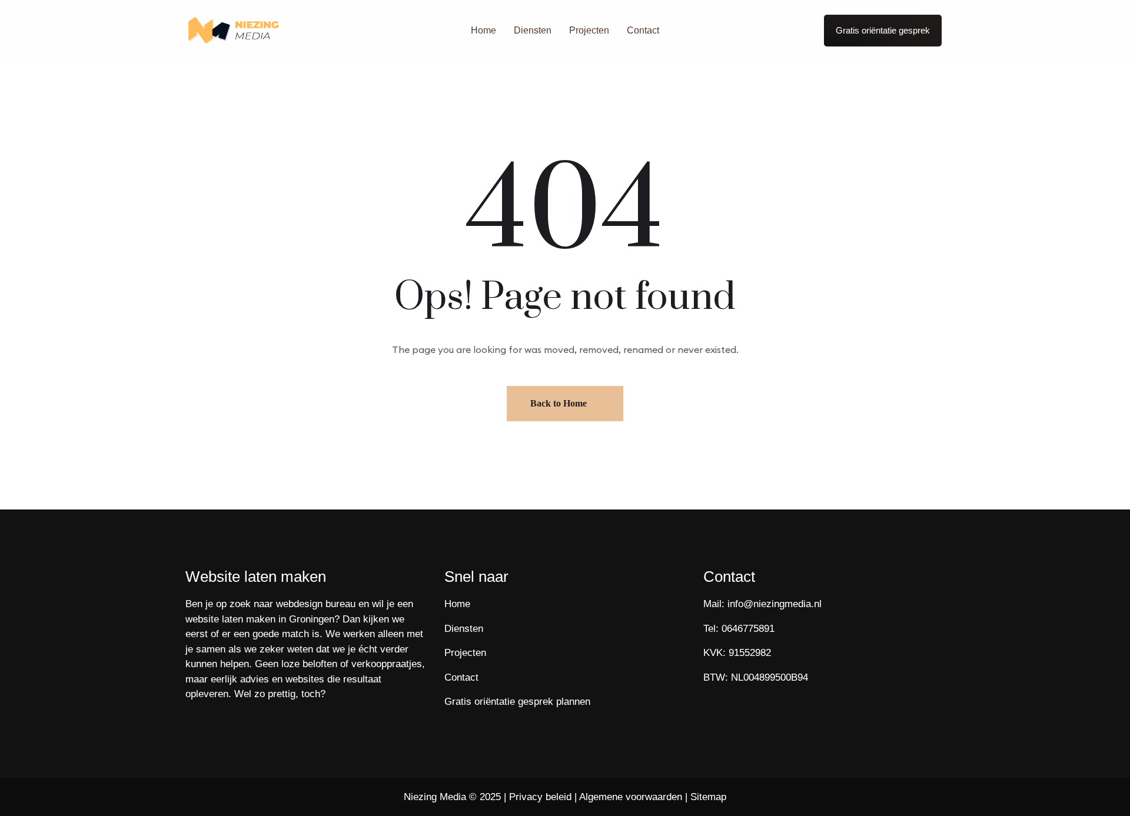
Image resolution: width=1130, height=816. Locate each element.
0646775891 (748, 628)
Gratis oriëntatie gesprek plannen (517, 701)
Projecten (589, 30)
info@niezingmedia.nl (774, 603)
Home (483, 30)
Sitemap (708, 796)
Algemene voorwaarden (630, 796)
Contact (643, 30)
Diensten (532, 30)
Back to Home (558, 403)
